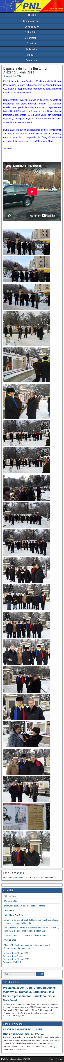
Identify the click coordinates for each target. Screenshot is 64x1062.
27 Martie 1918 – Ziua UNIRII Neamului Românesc (26, 935)
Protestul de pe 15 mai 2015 (15, 953)
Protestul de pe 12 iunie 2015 (16, 959)
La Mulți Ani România (13, 915)
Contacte (30, 60)
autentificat (20, 877)
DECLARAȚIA (10, 940)
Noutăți (32, 15)
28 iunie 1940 (10, 896)
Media (30, 54)
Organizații (30, 37)
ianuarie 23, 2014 (13, 76)
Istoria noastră (30, 21)
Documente (30, 26)
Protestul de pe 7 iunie (13, 956)
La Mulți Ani (9, 910)
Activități (30, 49)
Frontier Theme (55, 1059)
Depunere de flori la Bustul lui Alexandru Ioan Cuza (25, 70)
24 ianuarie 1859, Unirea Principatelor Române (24, 906)
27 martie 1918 (10, 901)
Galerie (30, 43)
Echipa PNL (30, 32)
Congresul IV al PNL (12, 962)
